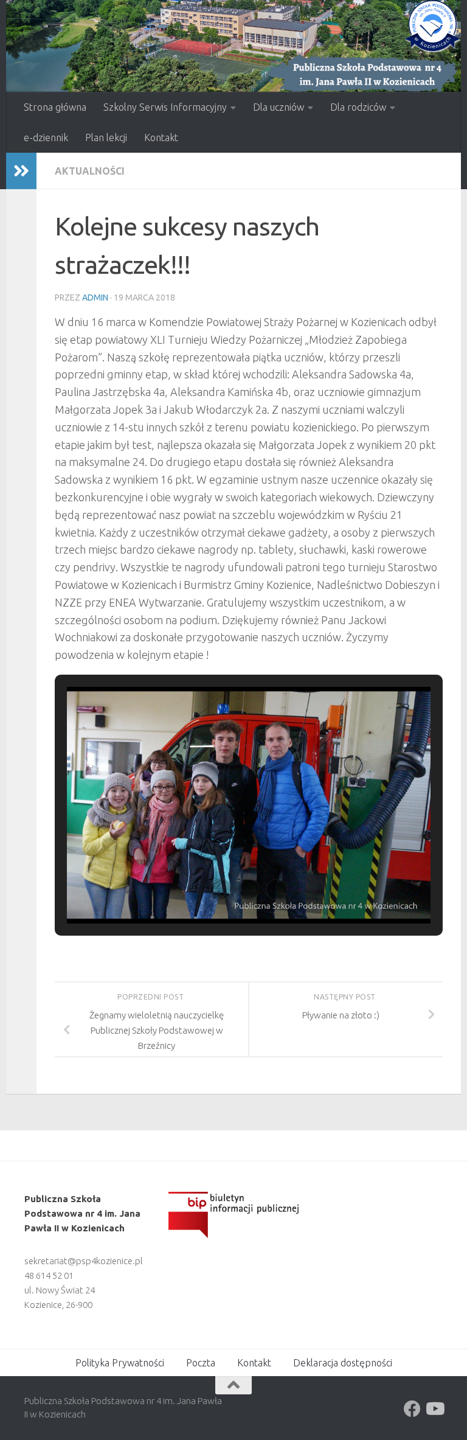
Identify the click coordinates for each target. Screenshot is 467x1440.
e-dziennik (46, 137)
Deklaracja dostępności (342, 1362)
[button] (221, 889)
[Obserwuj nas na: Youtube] (434, 1408)
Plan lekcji (106, 137)
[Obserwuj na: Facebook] (412, 1408)
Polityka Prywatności (119, 1362)
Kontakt (161, 137)
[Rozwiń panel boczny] (21, 171)
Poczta (200, 1362)
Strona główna (55, 107)
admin (95, 297)
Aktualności (90, 170)
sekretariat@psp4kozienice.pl (83, 1261)
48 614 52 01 (49, 1275)
